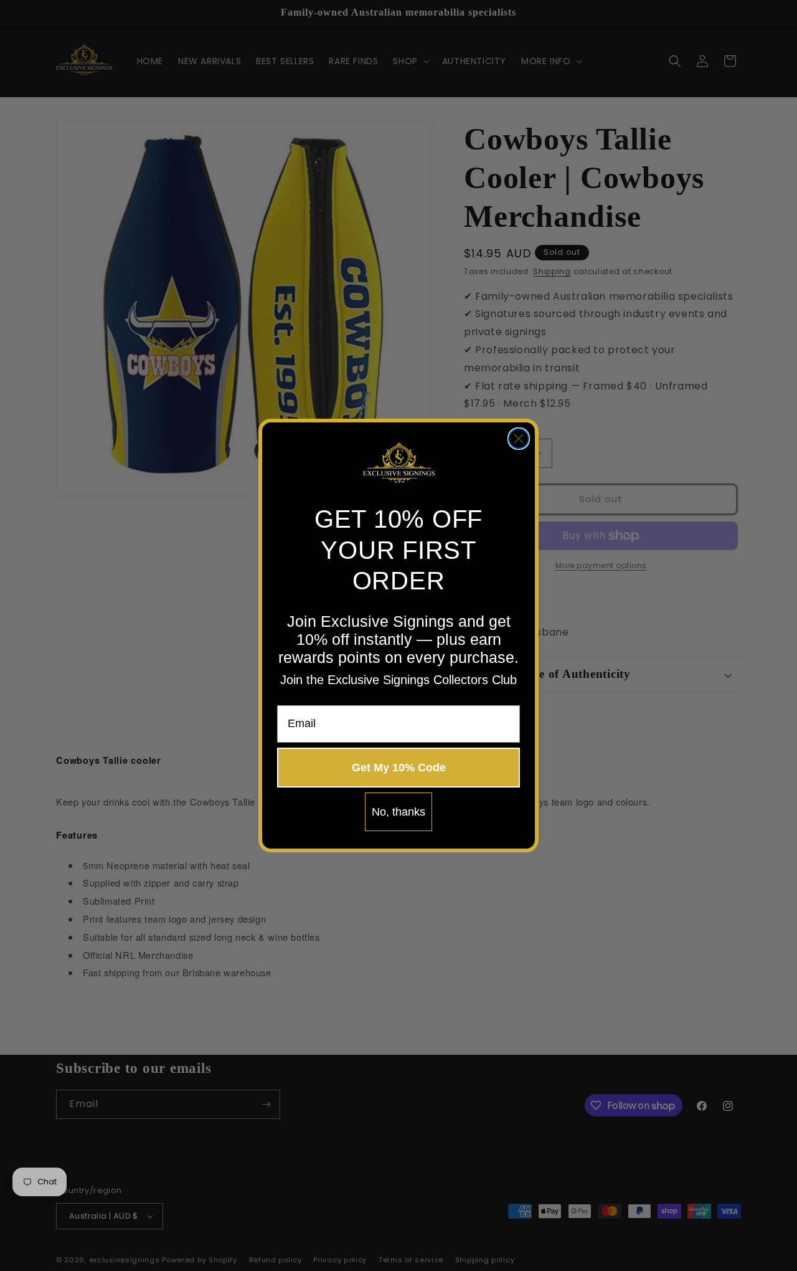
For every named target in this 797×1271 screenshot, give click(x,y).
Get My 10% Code (399, 767)
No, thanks (398, 812)
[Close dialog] (519, 439)
